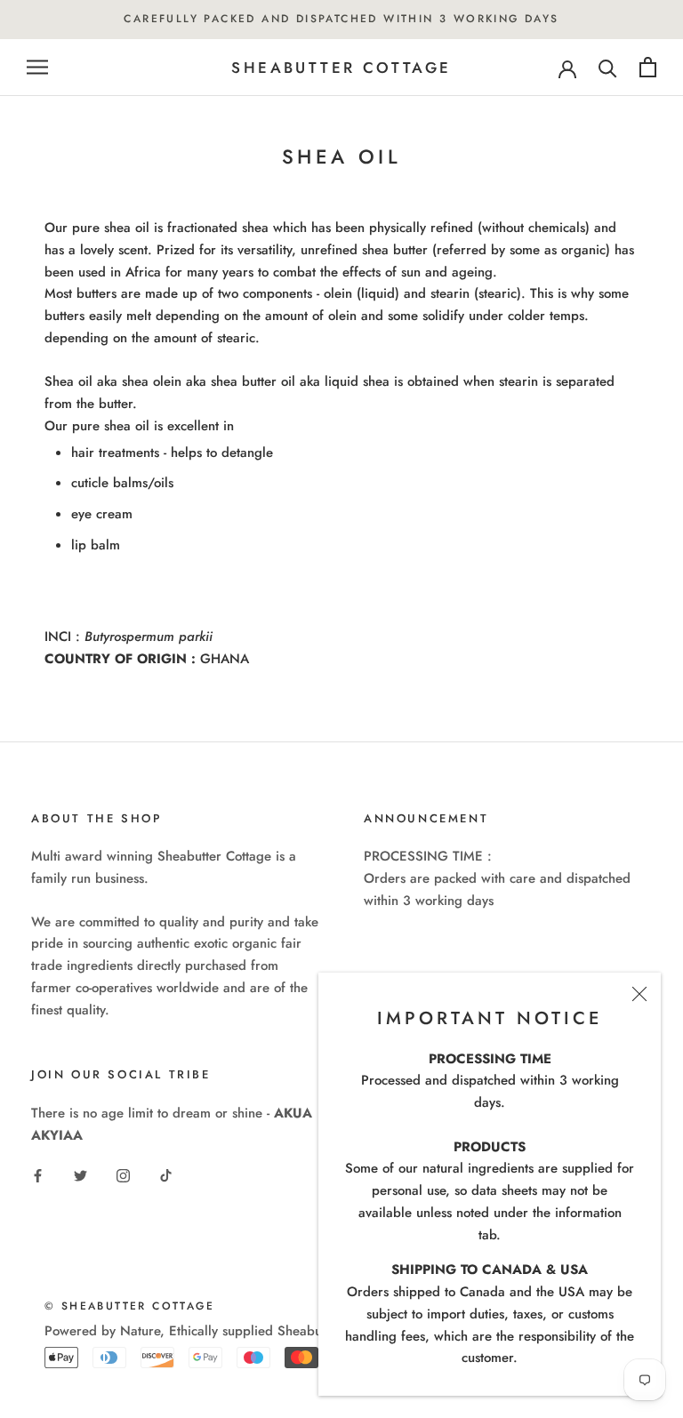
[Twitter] (80, 1175)
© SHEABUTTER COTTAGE (129, 1306)
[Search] (608, 67)
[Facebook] (37, 1175)
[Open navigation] (37, 67)
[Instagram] (123, 1175)
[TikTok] (166, 1175)
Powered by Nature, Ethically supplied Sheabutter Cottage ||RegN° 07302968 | (281, 1331)
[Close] (639, 994)
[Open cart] (647, 67)
